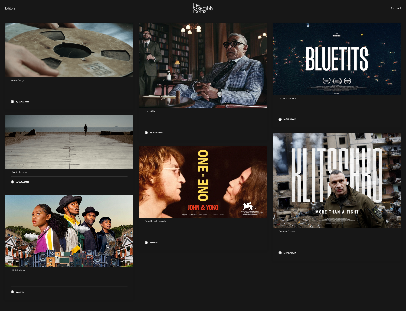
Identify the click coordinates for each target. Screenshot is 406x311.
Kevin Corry (17, 80)
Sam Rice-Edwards (155, 221)
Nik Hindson (18, 270)
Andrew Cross (286, 231)
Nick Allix (150, 111)
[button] (69, 50)
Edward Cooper (287, 97)
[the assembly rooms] (203, 8)
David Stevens (19, 171)
